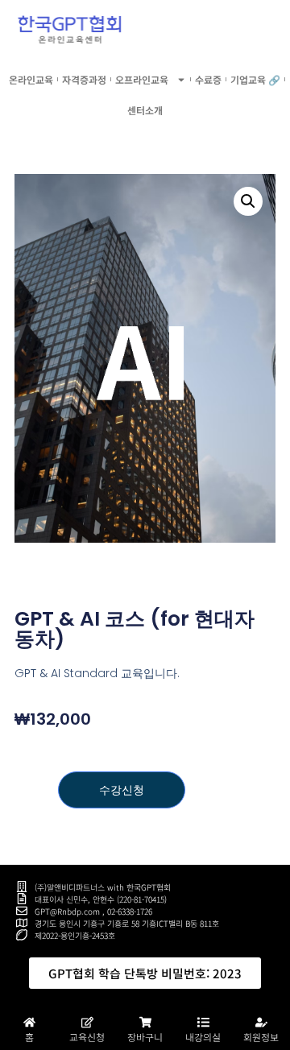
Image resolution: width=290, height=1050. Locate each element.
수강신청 (121, 790)
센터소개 (145, 110)
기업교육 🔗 (255, 79)
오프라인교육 (141, 79)
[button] (248, 201)
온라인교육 (31, 79)
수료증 (208, 79)
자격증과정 (84, 79)
